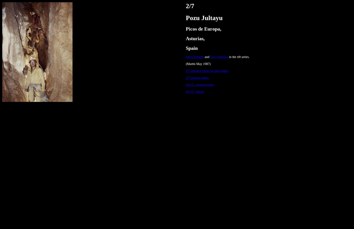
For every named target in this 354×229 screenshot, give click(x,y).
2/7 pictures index (197, 78)
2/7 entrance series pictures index (207, 71)
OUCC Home (195, 91)
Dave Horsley (219, 57)
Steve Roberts (195, 57)
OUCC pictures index (200, 85)
